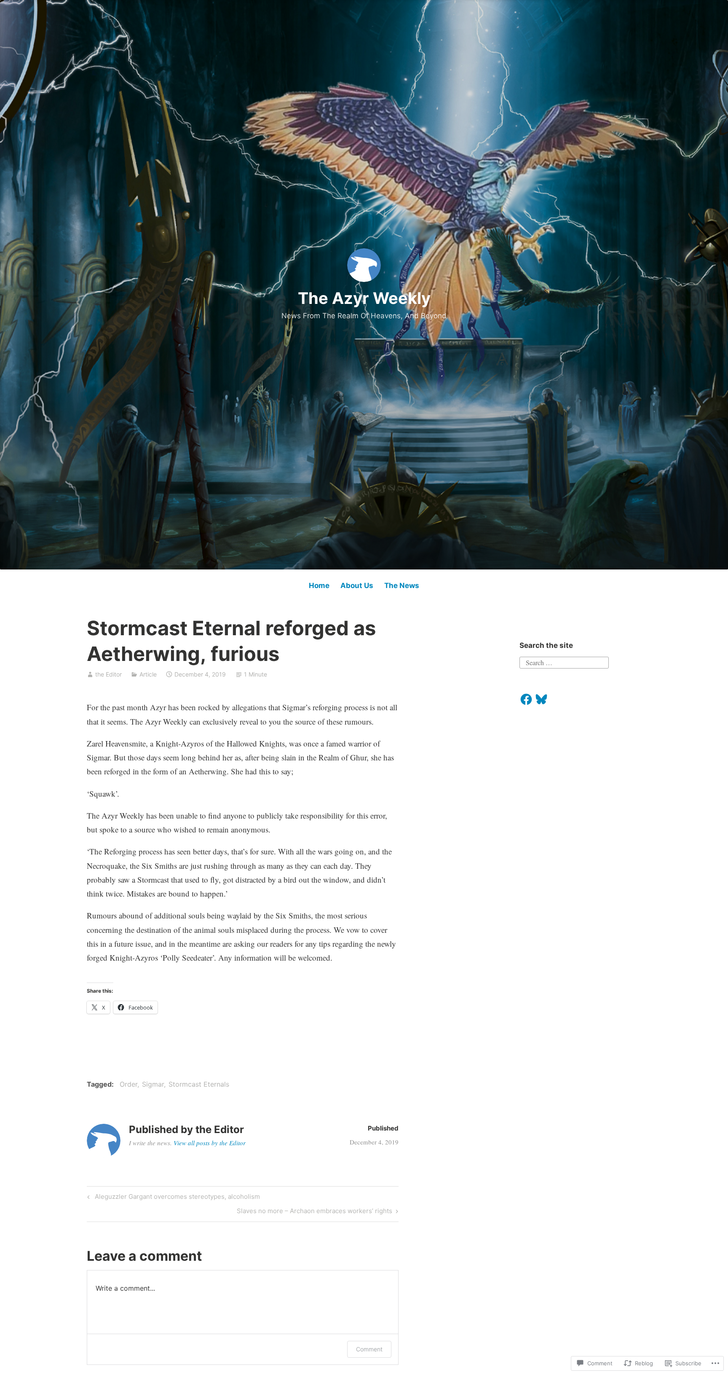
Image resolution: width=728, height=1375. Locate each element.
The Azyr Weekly (364, 298)
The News (401, 585)
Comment (369, 1349)
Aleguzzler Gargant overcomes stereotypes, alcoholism (172, 1198)
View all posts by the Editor (210, 1143)
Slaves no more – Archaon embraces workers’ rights (314, 1212)
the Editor (108, 674)
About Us (356, 585)
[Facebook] (526, 699)
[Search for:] (564, 661)
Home (319, 585)
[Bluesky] (541, 699)
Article (148, 674)
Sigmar (153, 1084)
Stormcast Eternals (199, 1084)
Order (128, 1084)
